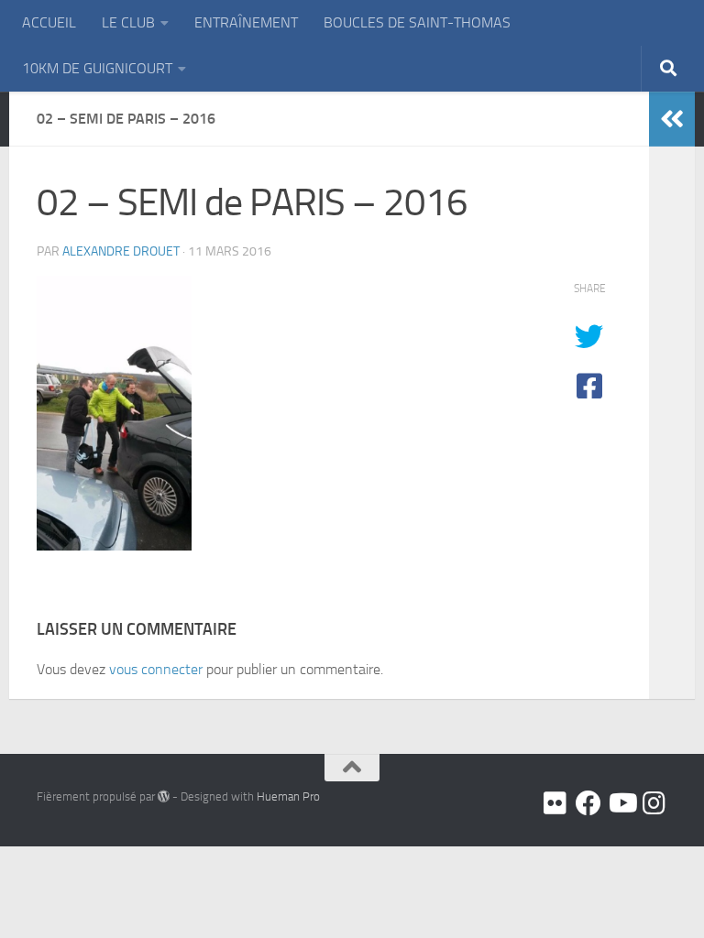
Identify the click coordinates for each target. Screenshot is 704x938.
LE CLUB (128, 22)
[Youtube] (621, 803)
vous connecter (156, 669)
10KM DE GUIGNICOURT (97, 68)
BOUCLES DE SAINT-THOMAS (417, 22)
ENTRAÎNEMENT (246, 22)
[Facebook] (588, 803)
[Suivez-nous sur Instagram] (654, 803)
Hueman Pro (288, 796)
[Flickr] (555, 803)
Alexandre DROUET (121, 251)
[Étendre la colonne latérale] (672, 119)
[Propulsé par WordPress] (164, 796)
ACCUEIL (49, 22)
